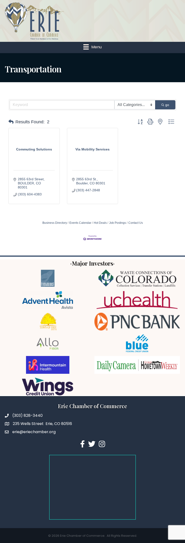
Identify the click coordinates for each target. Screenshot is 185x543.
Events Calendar (80, 223)
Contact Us (135, 223)
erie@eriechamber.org (34, 432)
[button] (10, 122)
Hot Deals (100, 223)
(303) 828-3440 (27, 415)
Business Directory (54, 223)
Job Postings (117, 223)
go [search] (167, 105)
